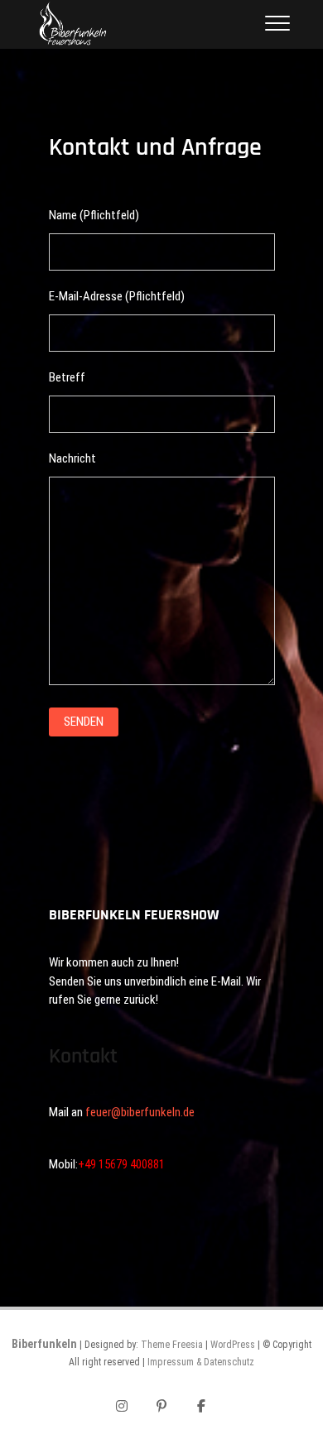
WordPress (232, 1344)
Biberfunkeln (44, 1343)
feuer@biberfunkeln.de (140, 1112)
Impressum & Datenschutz (200, 1362)
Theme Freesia (172, 1344)
